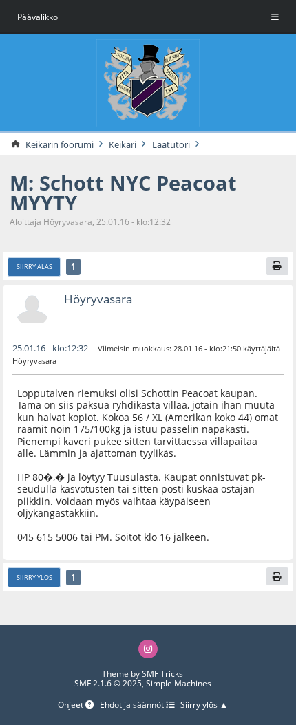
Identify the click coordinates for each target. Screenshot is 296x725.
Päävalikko (37, 17)
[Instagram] (148, 649)
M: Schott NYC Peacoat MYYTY (123, 192)
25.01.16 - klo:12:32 (50, 348)
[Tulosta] (277, 266)
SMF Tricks (162, 674)
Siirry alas (34, 266)
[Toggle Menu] (275, 17)
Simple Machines (178, 683)
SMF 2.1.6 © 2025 (108, 683)
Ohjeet (71, 705)
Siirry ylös (34, 577)
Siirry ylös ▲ (204, 705)
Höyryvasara (98, 299)
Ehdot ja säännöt (133, 705)
